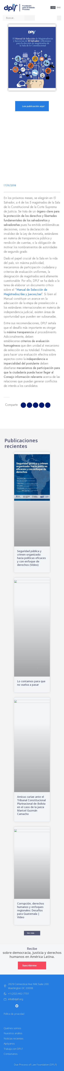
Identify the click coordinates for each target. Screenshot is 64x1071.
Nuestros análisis (13, 1033)
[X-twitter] (5, 1006)
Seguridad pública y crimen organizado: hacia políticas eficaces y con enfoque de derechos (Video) (31, 558)
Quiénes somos (12, 1028)
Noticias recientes (13, 1038)
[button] (59, 18)
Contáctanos (11, 1053)
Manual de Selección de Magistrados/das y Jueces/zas (25, 292)
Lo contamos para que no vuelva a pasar (31, 682)
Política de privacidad (14, 1014)
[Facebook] (29, 1006)
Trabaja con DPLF (13, 1048)
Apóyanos (9, 1043)
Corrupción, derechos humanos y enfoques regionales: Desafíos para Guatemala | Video (30, 910)
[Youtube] (23, 1006)
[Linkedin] (35, 1006)
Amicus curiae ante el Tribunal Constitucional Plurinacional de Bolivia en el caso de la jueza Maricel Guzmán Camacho (31, 805)
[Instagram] (11, 1006)
